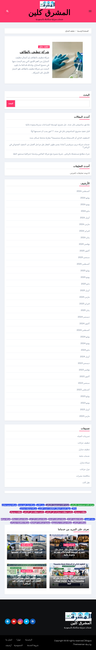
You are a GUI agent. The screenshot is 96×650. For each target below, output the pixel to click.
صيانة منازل (85, 463)
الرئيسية (28, 640)
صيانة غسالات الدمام (57, 519)
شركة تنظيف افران (75, 519)
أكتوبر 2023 (85, 376)
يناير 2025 (85, 310)
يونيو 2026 (85, 204)
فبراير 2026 (84, 231)
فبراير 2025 (84, 303)
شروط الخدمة (32, 645)
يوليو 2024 (85, 337)
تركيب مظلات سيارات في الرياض (59, 512)
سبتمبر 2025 (84, 257)
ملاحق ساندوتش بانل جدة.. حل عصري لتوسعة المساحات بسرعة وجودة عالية (58, 124)
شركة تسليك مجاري (28, 508)
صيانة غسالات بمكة (19, 519)
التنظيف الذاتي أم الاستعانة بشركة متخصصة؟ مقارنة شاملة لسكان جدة (60, 138)
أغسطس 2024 (83, 330)
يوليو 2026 (85, 198)
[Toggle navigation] (90, 11)
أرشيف (9, 645)
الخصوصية (18, 645)
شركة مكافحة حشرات (20, 523)
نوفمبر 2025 (84, 244)
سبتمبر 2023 (84, 383)
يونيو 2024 (85, 343)
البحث (86, 95)
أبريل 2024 (85, 356)
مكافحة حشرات (83, 476)
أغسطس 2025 (83, 264)
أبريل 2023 (85, 409)
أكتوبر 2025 (85, 251)
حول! (19, 640)
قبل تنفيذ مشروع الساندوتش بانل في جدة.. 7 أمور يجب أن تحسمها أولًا (60, 131)
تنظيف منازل (44, 47)
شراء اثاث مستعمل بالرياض (82, 505)
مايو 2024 (85, 350)
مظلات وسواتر (80, 512)
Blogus (88, 641)
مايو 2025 (85, 284)
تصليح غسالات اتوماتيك (40, 523)
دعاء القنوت (89, 519)
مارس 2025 (84, 297)
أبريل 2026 (85, 217)
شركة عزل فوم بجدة (27, 505)
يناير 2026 (85, 237)
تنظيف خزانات (84, 443)
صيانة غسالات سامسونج (61, 523)
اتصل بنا (9, 640)
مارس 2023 (84, 416)
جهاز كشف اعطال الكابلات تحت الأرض (54, 508)
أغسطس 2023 (83, 389)
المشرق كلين (49, 13)
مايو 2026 (85, 211)
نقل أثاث (86, 482)
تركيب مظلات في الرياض (33, 512)
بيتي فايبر (40, 505)
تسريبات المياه (83, 436)
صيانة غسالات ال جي (38, 519)
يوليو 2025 (85, 270)
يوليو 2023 (85, 396)
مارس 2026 (84, 224)
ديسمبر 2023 (84, 363)
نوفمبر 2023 (84, 370)
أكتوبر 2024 (85, 323)
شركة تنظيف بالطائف (34, 52)
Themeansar (79, 644)
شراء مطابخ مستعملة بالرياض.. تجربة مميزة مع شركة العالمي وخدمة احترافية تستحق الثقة (51, 154)
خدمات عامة (84, 456)
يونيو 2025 (85, 277)
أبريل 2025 (85, 290)
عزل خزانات (85, 469)
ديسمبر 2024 (84, 317)
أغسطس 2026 (83, 191)
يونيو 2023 (85, 403)
